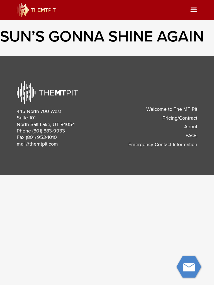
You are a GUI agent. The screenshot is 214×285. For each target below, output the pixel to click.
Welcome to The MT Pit (171, 109)
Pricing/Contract (179, 118)
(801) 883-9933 (48, 131)
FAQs (191, 135)
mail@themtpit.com (37, 144)
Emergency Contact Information (162, 144)
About (190, 127)
